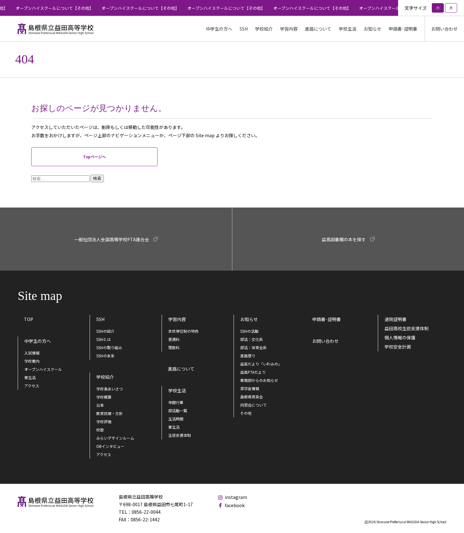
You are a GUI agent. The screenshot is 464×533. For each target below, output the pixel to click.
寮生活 (30, 377)
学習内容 (177, 319)
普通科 (174, 339)
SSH (100, 319)
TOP (28, 319)
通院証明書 (395, 319)
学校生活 (177, 390)
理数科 (174, 347)
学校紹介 (105, 377)
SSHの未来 (105, 355)
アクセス (31, 385)
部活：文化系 (251, 339)
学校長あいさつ (109, 388)
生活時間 (175, 418)
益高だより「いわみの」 (261, 363)
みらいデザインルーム (115, 438)
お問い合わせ (444, 29)
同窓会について (253, 404)
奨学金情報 (249, 388)
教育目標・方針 (109, 413)
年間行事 (175, 402)
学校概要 (103, 397)
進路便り (247, 355)
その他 (246, 413)
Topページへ (94, 156)
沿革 (100, 405)
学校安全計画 (397, 346)
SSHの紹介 (105, 331)
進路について (318, 29)
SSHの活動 (249, 331)
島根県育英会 (251, 396)
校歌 (100, 429)
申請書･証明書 (403, 29)
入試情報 (31, 352)
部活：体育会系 (253, 347)
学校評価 (103, 421)
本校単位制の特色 (183, 331)
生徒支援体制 (179, 435)
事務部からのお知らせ (259, 380)
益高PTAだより (253, 372)
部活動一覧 (177, 410)
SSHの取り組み (109, 347)
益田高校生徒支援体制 (406, 328)
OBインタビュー (110, 446)
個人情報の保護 (399, 337)
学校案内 (31, 361)
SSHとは (103, 339)
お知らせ (249, 319)
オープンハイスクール (43, 369)
